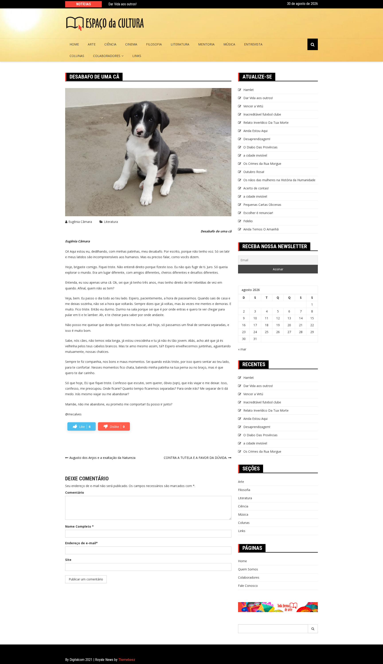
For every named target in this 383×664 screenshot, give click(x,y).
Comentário (74, 492)
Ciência (110, 44)
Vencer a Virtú (253, 106)
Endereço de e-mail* (81, 543)
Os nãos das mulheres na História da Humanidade (279, 180)
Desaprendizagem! (256, 139)
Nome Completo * (79, 526)
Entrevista (253, 44)
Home (74, 44)
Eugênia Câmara (80, 222)
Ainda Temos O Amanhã (261, 229)
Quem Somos (248, 569)
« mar (242, 349)
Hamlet (248, 90)
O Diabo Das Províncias (260, 147)
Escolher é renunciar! (258, 213)
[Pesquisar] (313, 628)
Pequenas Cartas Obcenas (262, 204)
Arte (92, 44)
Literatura (180, 44)
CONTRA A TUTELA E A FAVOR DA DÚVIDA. (195, 458)
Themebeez (126, 660)
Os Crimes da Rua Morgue (262, 163)
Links (136, 56)
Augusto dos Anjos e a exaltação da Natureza (102, 458)
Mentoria (206, 44)
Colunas (77, 56)
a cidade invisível (255, 155)
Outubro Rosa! (253, 172)
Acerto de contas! (256, 188)
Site (68, 560)
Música (229, 44)
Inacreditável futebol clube (262, 114)
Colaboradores (106, 56)
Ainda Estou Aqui (255, 131)
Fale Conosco (248, 585)
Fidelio (248, 221)
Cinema (131, 44)
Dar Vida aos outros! (122, 4)
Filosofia (154, 44)
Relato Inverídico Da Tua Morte (266, 122)
